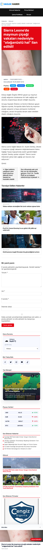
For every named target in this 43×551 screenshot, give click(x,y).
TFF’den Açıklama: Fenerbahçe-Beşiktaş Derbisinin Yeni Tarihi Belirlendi (21, 441)
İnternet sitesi (7, 307)
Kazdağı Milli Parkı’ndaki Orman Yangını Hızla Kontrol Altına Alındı (20, 437)
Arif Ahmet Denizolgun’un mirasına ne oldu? (17, 449)
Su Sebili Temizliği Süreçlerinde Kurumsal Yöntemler (20, 446)
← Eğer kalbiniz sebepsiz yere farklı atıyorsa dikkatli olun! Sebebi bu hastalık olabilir (9, 174)
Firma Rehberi (29, 10)
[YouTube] (22, 362)
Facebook (21, 85)
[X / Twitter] (10, 362)
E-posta (5, 299)
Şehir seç (8, 344)
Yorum (5, 273)
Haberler (4, 21)
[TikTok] (27, 362)
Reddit (6, 89)
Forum (29, 14)
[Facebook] (5, 362)
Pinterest (14, 89)
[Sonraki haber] (37, 375)
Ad (3, 291)
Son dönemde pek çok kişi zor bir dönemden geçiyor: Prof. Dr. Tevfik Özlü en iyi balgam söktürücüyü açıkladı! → (30, 173)
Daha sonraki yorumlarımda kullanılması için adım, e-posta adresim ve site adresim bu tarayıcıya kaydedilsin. (21, 319)
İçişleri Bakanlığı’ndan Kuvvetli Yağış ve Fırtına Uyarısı (20, 444)
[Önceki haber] (32, 375)
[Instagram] (16, 362)
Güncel (11, 21)
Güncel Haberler (14, 10)
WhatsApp (30, 85)
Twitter (13, 85)
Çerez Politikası (17, 14)
